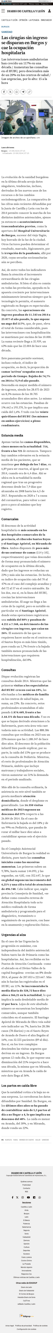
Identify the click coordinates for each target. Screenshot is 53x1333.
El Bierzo (26, 1220)
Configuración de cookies (26, 1329)
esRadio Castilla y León (26, 1304)
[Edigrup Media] (27, 1315)
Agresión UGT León (19, 4)
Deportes (26, 1251)
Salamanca (26, 1227)
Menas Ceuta (34, 4)
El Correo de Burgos (26, 1294)
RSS (26, 1192)
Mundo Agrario (26, 1267)
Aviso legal (10, 1326)
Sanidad (45, 1140)
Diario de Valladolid (26, 1291)
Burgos (5, 27)
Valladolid (26, 1237)
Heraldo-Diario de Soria (26, 1297)
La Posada (34, 20)
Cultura (26, 1247)
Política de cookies (40, 1326)
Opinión (23, 20)
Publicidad (26, 1185)
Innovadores (26, 1271)
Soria (27, 1234)
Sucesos (26, 1254)
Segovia (26, 1230)
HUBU (15, 1140)
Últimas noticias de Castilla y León (26, 1277)
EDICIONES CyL (44, 1)
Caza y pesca (26, 1257)
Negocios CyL (26, 1274)
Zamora (26, 1240)
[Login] (49, 11)
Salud (37, 1140)
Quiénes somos (26, 1182)
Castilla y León (9, 20)
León (26, 1217)
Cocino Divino (26, 1261)
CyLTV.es (26, 1301)
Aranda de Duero (26, 1140)
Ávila (26, 1210)
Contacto (26, 1188)
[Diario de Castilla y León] (26, 11)
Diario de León (26, 1287)
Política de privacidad (23, 1326)
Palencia (26, 1224)
